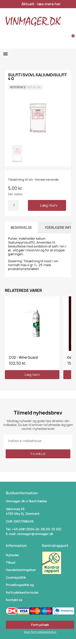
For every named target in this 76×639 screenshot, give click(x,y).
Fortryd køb (40, 625)
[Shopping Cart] (71, 38)
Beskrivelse (21, 227)
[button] (59, 38)
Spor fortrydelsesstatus (40, 632)
